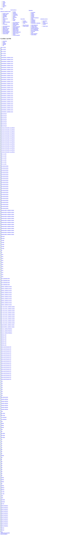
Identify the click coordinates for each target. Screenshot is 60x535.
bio (3, 45)
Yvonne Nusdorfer (16, 35)
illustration (31, 10)
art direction (5, 24)
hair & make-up (13, 9)
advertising (5, 16)
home (4, 1)
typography (33, 21)
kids (13, 18)
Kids (4, 17)
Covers (4, 20)
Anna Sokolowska (6, 26)
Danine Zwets (15, 23)
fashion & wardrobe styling (5, 11)
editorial (32, 15)
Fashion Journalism (6, 21)
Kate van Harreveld (34, 30)
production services (44, 18)
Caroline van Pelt (34, 27)
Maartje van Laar (6, 28)
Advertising (15, 13)
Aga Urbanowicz (16, 22)
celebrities (5, 15)
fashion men (5, 14)
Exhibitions (33, 19)
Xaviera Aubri (5, 33)
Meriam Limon (5, 29)
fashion (32, 13)
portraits (14, 12)
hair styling (23, 18)
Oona (32, 32)
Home (1, 8)
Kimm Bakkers (16, 27)
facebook (4, 5)
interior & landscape (35, 17)
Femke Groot (45, 26)
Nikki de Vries (15, 30)
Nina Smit (33, 31)
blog (3, 6)
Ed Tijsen (14, 25)
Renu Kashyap (5, 30)
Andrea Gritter (34, 26)
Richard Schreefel (6, 31)
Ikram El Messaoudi (35, 28)
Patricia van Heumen (17, 31)
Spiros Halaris (33, 34)
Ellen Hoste (5, 27)
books (32, 18)
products (32, 14)
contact (4, 2)
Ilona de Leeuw (26, 25)
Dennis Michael (16, 24)
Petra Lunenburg (34, 33)
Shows (4, 19)
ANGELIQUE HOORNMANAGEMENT (5, 533)
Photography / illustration (35, 23)
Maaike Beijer (15, 28)
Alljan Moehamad (34, 25)
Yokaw (14, 34)
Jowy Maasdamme (34, 29)
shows (14, 16)
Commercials (5, 18)
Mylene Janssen (16, 29)
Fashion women (6, 13)
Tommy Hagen (26, 26)
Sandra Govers (15, 33)
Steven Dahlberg (6, 32)
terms (4, 4)
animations (33, 20)
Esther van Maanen (16, 26)
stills (3, 23)
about (4, 3)
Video (14, 20)
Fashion (14, 11)
